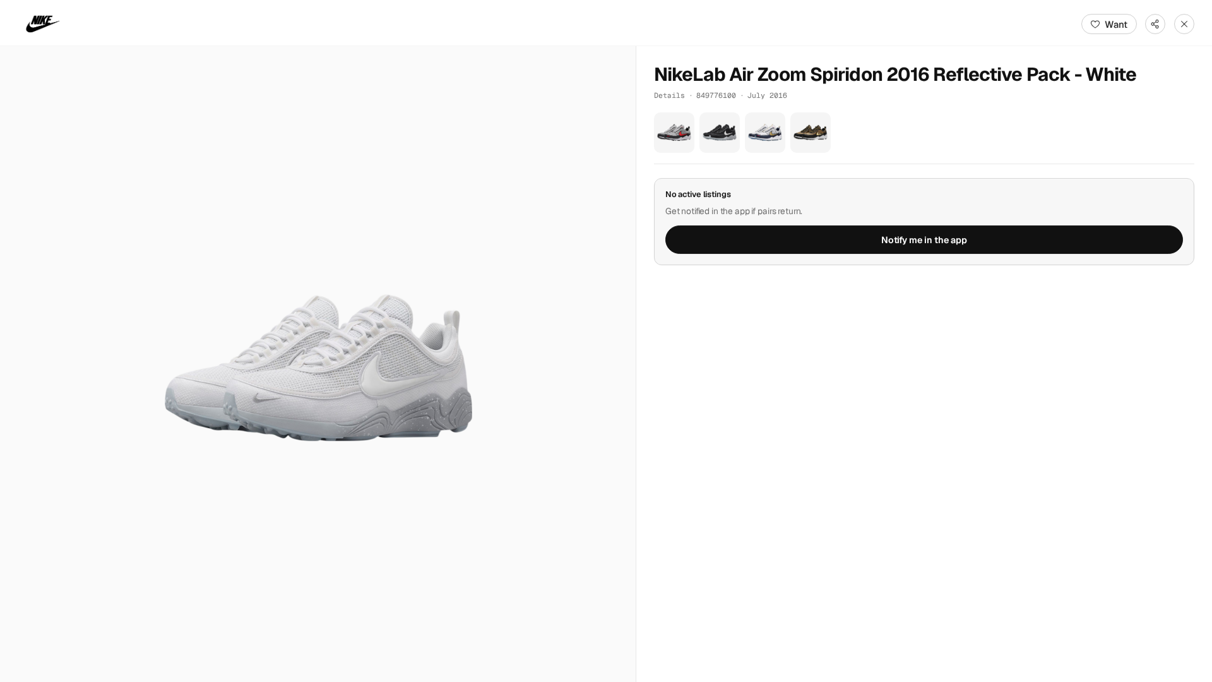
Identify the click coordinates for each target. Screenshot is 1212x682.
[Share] (1155, 24)
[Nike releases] (43, 24)
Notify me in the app (924, 240)
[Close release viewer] (1184, 24)
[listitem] (674, 132)
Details (669, 95)
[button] (318, 364)
